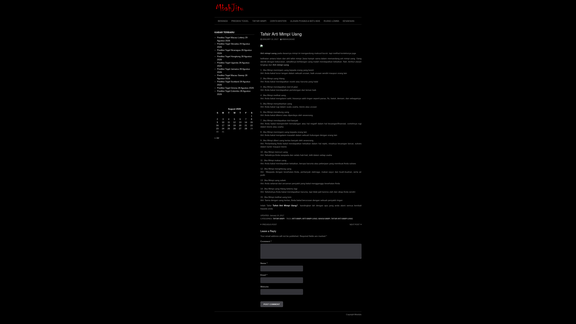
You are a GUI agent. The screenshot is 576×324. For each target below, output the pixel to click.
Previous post (269, 225)
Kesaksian (348, 21)
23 (217, 128)
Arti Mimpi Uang (309, 219)
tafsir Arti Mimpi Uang (342, 219)
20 (240, 125)
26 (234, 128)
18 (229, 125)
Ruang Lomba (331, 21)
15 (251, 122)
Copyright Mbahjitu (354, 315)
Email (263, 275)
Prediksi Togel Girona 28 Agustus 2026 (235, 88)
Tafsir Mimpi (259, 21)
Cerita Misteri (278, 21)
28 (246, 128)
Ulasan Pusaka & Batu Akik (305, 21)
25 (229, 128)
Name (263, 263)
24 (223, 128)
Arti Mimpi (296, 219)
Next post (355, 225)
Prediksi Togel (240, 21)
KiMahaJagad (288, 39)
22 (251, 125)
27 (240, 128)
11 (229, 122)
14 (246, 122)
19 (234, 125)
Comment (266, 241)
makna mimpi (324, 219)
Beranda (223, 21)
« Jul (216, 138)
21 (246, 125)
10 (223, 122)
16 (217, 125)
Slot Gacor (219, 101)
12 (234, 122)
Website (264, 286)
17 (223, 125)
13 (240, 122)
